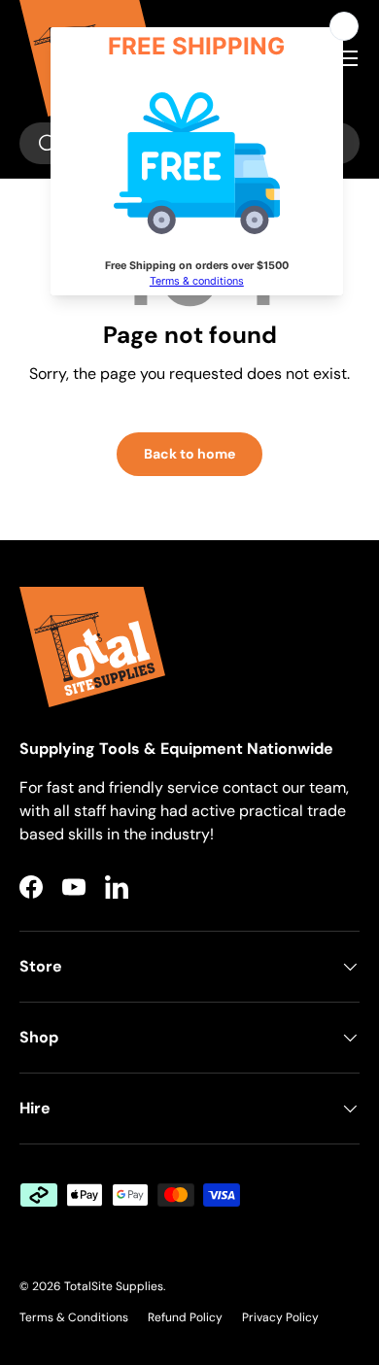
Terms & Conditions (73, 1317)
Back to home (189, 453)
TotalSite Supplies (113, 1286)
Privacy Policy (280, 1317)
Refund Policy (185, 1317)
